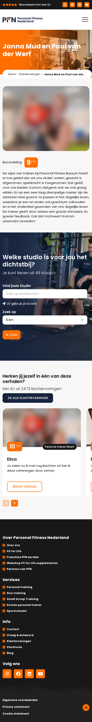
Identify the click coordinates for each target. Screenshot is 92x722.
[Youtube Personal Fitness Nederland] (86, 4)
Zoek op (9, 312)
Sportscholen (17, 611)
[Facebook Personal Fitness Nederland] (72, 4)
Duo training (16, 593)
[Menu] (85, 19)
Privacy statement (16, 707)
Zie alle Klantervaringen (28, 398)
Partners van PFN (19, 569)
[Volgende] (14, 503)
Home (12, 74)
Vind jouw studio (17, 285)
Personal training (19, 587)
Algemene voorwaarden (20, 700)
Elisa (42, 452)
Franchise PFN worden (23, 557)
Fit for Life (14, 551)
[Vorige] (6, 503)
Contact (13, 629)
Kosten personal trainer (24, 605)
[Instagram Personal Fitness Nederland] (65, 4)
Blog (10, 653)
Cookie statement (16, 713)
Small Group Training (22, 599)
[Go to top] (86, 707)
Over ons (13, 545)
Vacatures (14, 647)
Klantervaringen (29, 74)
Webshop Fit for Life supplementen (32, 563)
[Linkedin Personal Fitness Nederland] (79, 4)
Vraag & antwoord (20, 635)
